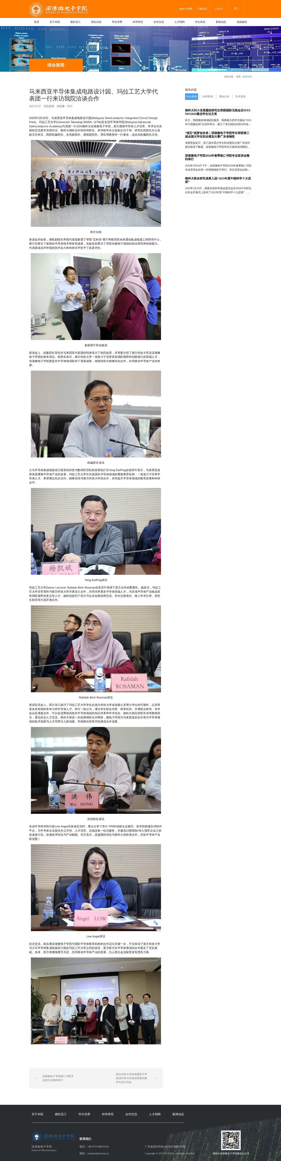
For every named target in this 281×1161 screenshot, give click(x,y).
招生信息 (96, 22)
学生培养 (117, 22)
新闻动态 (221, 22)
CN (217, 8)
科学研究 (138, 22)
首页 (36, 22)
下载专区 (202, 8)
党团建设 (242, 22)
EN (221, 8)
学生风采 (200, 22)
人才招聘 (179, 22)
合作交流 (159, 22)
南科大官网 (185, 8)
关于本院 (55, 22)
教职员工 (75, 22)
